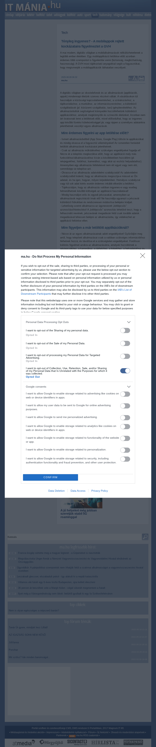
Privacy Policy (99, 490)
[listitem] (78, 322)
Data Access (78, 490)
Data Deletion (56, 490)
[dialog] (78, 373)
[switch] (125, 330)
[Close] (143, 256)
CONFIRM (51, 477)
